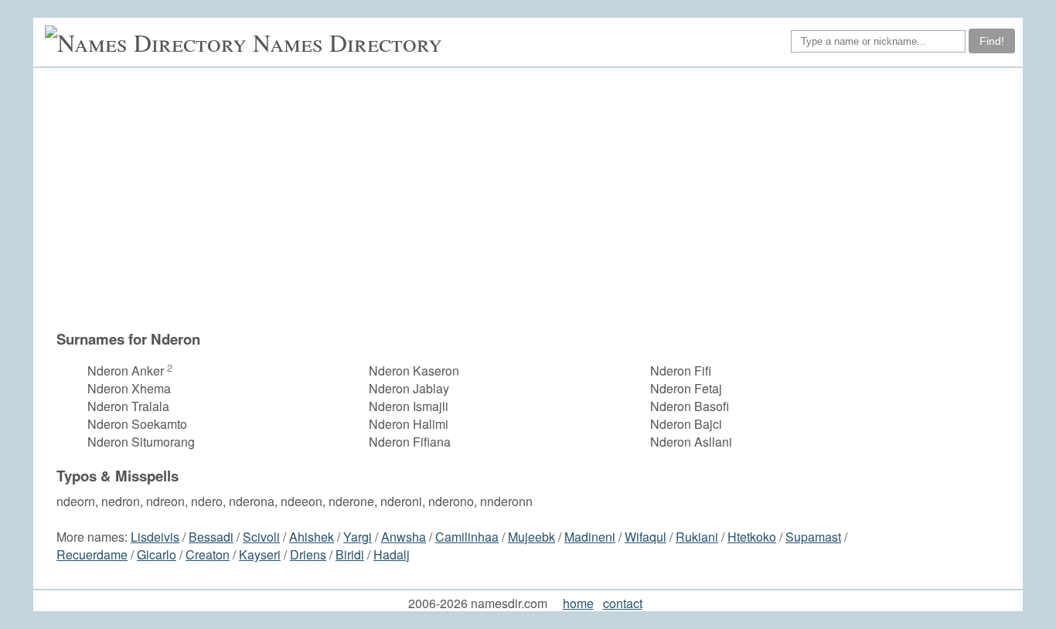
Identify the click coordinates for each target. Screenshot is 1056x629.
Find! (991, 41)
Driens (308, 554)
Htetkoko (751, 537)
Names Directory (347, 42)
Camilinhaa (467, 537)
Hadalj (391, 554)
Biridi (350, 554)
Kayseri (260, 554)
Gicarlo (156, 554)
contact (622, 603)
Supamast (813, 537)
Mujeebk (531, 537)
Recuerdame (92, 554)
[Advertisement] (487, 206)
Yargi (357, 537)
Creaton (208, 554)
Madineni (589, 537)
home (578, 603)
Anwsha (403, 537)
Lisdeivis (155, 537)
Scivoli (261, 537)
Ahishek (311, 537)
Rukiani (697, 537)
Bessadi (211, 537)
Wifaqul (645, 537)
